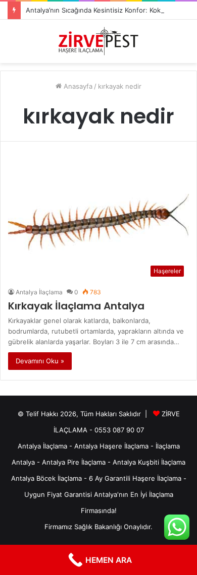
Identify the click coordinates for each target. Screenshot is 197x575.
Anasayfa (77, 86)
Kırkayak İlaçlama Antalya (76, 306)
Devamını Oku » (40, 361)
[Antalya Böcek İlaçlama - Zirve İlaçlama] (98, 41)
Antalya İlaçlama (39, 292)
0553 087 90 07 (119, 430)
